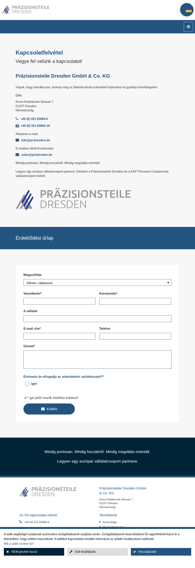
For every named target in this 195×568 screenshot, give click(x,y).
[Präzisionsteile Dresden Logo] (35, 10)
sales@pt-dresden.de (36, 154)
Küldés (52, 409)
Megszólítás (32, 275)
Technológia (109, 522)
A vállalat (30, 311)
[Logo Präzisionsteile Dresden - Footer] (57, 492)
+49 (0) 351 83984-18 (35, 125)
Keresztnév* (108, 293)
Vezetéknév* (32, 293)
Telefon (104, 328)
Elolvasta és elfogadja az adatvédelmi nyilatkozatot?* (63, 376)
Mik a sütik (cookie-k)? (19, 543)
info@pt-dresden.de (35, 140)
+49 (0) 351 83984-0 (34, 119)
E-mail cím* (32, 328)
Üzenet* (29, 346)
